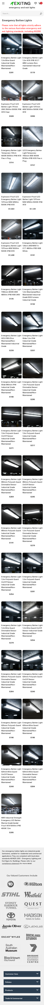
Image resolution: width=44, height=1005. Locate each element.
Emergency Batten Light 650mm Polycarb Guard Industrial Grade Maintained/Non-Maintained (11, 533)
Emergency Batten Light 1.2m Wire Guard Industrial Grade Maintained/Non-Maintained (11, 63)
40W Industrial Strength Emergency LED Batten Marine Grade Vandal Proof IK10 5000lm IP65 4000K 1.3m (11, 823)
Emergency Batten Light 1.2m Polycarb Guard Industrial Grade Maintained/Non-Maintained (33, 582)
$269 (11, 497)
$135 (11, 299)
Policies (8, 982)
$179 (33, 72)
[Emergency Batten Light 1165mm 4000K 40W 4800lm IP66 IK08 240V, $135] (11, 276)
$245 (33, 497)
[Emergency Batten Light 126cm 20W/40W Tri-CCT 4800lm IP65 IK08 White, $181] (33, 230)
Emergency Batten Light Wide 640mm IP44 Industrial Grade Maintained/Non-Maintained (11, 387)
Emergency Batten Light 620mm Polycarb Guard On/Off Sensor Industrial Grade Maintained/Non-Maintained (33, 680)
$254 (11, 594)
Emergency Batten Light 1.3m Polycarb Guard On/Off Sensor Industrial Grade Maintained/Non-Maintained (11, 437)
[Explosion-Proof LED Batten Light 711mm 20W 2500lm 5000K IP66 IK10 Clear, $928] (11, 91)
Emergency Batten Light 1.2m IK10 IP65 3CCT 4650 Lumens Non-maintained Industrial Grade (33, 63)
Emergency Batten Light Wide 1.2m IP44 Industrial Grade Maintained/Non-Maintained (33, 341)
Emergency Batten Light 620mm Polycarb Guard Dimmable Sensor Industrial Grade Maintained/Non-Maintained (11, 680)
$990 (33, 116)
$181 (33, 255)
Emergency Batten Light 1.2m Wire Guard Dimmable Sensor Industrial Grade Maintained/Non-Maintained (11, 632)
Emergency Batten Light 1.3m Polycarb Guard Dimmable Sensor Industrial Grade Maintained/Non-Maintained (33, 388)
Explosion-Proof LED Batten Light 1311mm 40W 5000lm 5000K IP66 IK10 (33, 108)
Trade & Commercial (13, 998)
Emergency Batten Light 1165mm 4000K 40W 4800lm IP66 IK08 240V (11, 292)
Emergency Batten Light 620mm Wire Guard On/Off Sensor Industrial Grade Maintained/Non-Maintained (11, 775)
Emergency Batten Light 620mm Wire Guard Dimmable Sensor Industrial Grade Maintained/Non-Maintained (33, 775)
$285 (11, 832)
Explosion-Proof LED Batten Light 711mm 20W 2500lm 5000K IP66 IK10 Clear (11, 108)
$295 (33, 399)
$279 (33, 545)
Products (9, 990)
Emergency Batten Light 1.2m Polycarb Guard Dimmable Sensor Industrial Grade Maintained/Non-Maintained (33, 534)
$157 (33, 165)
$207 (33, 350)
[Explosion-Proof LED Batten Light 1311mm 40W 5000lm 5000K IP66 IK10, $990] (33, 91)
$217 (33, 445)
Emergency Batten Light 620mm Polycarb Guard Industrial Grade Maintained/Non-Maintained (11, 728)
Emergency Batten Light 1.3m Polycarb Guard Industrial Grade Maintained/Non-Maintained (33, 436)
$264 (11, 691)
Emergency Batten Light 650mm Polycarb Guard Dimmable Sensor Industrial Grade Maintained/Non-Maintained (11, 486)
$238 (11, 350)
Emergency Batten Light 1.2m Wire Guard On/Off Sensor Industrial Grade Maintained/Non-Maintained (33, 630)
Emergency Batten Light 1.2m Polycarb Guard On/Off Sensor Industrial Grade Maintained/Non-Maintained (11, 583)
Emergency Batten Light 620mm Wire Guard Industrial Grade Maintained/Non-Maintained (33, 728)
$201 (11, 72)
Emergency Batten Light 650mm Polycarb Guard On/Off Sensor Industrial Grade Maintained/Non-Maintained (33, 486)
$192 (33, 304)
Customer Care (11, 974)
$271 (11, 448)
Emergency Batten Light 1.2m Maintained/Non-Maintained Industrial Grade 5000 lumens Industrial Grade (33, 294)
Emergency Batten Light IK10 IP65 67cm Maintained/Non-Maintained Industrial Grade (11, 341)
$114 (11, 162)
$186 (11, 397)
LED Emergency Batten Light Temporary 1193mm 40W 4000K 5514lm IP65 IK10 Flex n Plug (32, 155)
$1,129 (33, 209)
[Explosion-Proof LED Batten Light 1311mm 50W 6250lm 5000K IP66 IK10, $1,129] (33, 183)
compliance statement (10, 863)
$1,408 (11, 255)
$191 (11, 543)
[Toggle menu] (3, 3)
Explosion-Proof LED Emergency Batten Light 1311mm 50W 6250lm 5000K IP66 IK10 (11, 201)
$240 (33, 691)
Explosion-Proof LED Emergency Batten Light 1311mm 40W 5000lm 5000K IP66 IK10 (11, 247)
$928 (11, 116)
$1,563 (11, 209)
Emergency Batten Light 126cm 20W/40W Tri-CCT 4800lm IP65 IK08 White (33, 247)
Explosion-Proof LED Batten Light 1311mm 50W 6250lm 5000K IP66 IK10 (32, 201)
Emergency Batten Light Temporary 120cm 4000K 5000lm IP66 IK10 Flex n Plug (11, 154)
